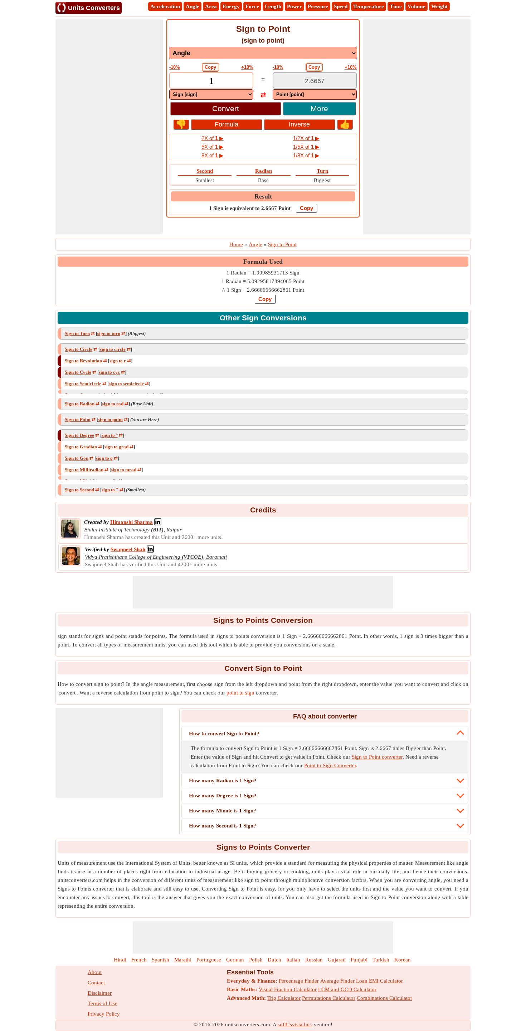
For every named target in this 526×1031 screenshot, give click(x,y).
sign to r (117, 360)
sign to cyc (109, 372)
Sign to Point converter (377, 757)
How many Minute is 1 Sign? (222, 810)
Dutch (274, 960)
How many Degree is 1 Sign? (223, 795)
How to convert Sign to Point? (224, 733)
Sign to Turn (77, 333)
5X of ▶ (212, 147)
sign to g (104, 458)
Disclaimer (100, 993)
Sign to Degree (79, 435)
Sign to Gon (76, 458)
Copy (210, 67)
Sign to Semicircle (83, 383)
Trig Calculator (284, 998)
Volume (416, 6)
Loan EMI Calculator (379, 981)
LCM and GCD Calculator (347, 989)
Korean (402, 960)
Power (294, 6)
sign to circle (113, 349)
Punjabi (359, 960)
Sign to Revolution (83, 360)
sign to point (110, 419)
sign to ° (110, 435)
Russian (314, 960)
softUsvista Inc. (295, 1024)
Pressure (318, 6)
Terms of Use (102, 1003)
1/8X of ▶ (306, 155)
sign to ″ (110, 489)
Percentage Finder (299, 981)
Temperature (368, 6)
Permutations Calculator (328, 998)
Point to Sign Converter (330, 765)
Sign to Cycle (78, 372)
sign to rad (112, 403)
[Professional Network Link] (157, 522)
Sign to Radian (79, 403)
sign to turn (108, 333)
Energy (231, 6)
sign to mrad (123, 469)
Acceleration (165, 6)
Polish (256, 960)
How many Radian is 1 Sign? (223, 780)
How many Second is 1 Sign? (222, 826)
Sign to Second (79, 489)
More (319, 108)
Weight (439, 6)
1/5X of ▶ (306, 147)
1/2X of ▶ (306, 138)
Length (273, 6)
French (139, 960)
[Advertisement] (109, 126)
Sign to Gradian (81, 446)
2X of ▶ (212, 138)
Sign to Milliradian (84, 469)
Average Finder (337, 981)
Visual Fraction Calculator (288, 989)
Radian (263, 171)
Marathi (182, 960)
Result (263, 196)
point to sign (240, 693)
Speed (340, 6)
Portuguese (208, 960)
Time (396, 6)
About (95, 972)
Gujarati (337, 960)
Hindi (120, 960)
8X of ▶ (212, 155)
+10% (247, 67)
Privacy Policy (104, 1014)
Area (211, 6)
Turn (322, 171)
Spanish (160, 960)
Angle (192, 6)
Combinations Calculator (384, 998)
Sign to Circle (78, 349)
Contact (96, 982)
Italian (293, 960)
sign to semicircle (126, 383)
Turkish (380, 960)
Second (204, 171)
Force (252, 6)
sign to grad (116, 446)
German (235, 960)
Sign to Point (78, 419)
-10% (174, 67)
